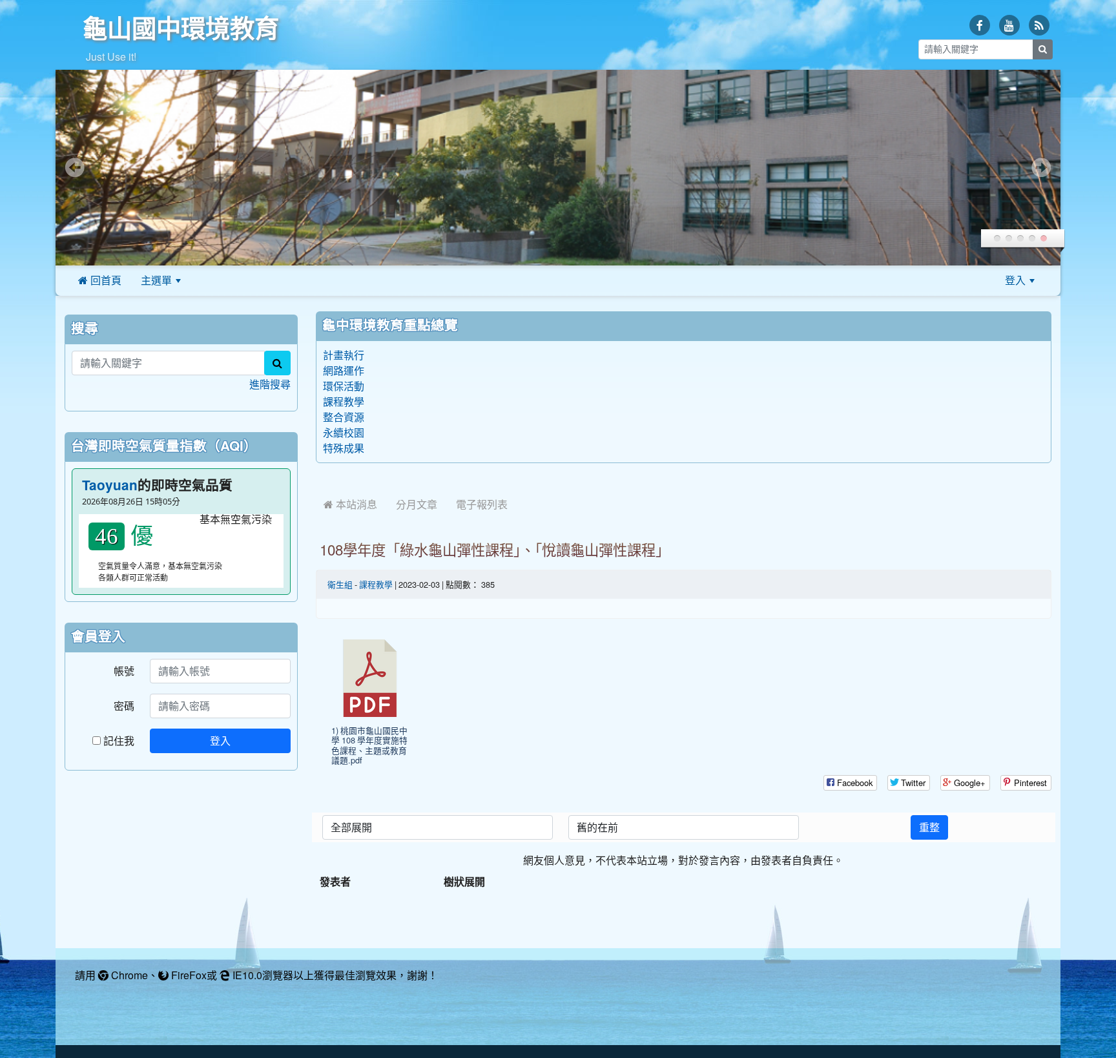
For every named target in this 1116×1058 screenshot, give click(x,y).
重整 (929, 827)
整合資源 (343, 417)
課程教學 (343, 402)
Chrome (128, 975)
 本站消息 (350, 504)
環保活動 (343, 386)
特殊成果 (343, 448)
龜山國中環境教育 (181, 28)
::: (206, 280)
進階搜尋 (270, 384)
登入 (1015, 280)
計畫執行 (343, 355)
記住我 (117, 741)
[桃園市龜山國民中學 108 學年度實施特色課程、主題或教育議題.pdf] (370, 678)
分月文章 (416, 504)
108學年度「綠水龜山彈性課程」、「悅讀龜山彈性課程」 (495, 550)
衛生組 (340, 585)
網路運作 (343, 371)
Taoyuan (110, 485)
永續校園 (343, 433)
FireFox (188, 975)
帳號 (124, 671)
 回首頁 (99, 280)
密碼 (124, 706)
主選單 (156, 280)
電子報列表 (482, 504)
